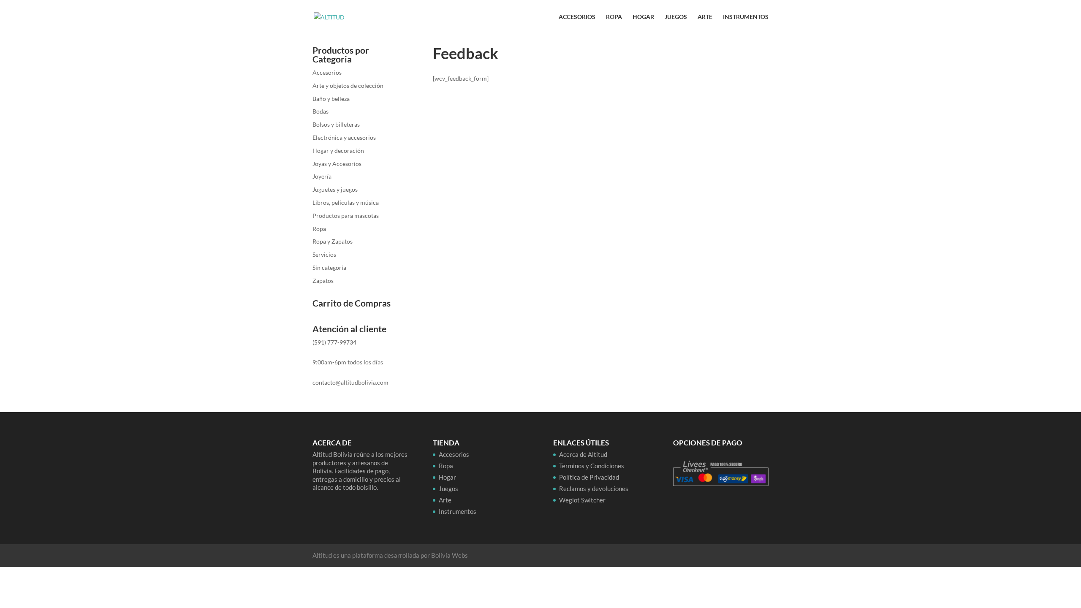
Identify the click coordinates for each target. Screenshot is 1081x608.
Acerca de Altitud (583, 454)
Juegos (676, 17)
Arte (705, 17)
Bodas (320, 111)
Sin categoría (329, 267)
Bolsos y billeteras (336, 124)
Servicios (324, 254)
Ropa (614, 17)
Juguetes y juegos (335, 189)
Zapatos (323, 280)
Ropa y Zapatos (332, 241)
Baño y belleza (331, 98)
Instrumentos (746, 17)
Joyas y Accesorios (336, 163)
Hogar (643, 17)
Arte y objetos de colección (347, 85)
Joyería (321, 176)
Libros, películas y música (345, 202)
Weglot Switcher (582, 500)
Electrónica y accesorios (344, 137)
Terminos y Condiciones (591, 466)
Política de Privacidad (589, 477)
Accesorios (577, 17)
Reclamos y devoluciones (593, 488)
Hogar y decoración (338, 150)
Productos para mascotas (345, 215)
